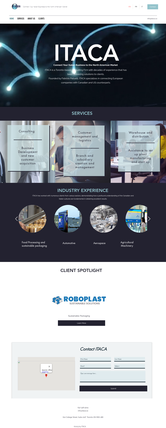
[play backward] (16, 219)
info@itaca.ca (152, 18)
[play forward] (149, 219)
